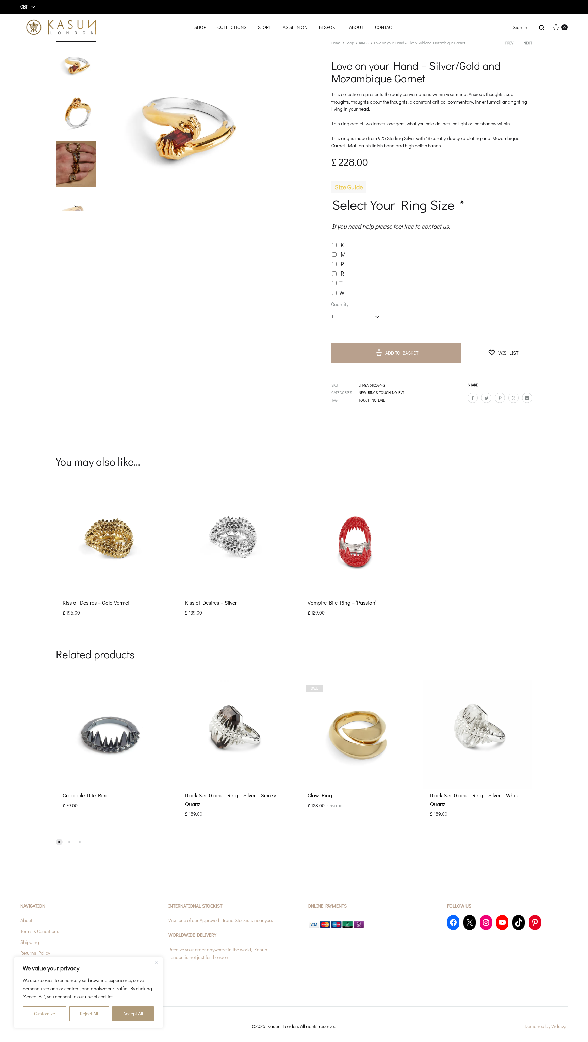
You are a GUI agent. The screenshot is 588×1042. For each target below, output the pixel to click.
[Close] (156, 963)
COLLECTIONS (231, 27)
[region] (88, 992)
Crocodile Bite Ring (86, 795)
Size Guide (349, 187)
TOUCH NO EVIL (392, 392)
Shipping (29, 942)
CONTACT (384, 27)
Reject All (89, 1013)
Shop (350, 42)
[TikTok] (518, 922)
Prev (509, 42)
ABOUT (356, 27)
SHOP (200, 27)
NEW (362, 392)
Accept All (133, 1013)
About (26, 920)
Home (336, 42)
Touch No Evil (372, 400)
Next (528, 42)
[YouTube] (502, 922)
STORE (264, 27)
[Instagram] (486, 922)
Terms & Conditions (39, 931)
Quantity (339, 304)
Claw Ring (320, 795)
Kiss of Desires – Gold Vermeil (96, 602)
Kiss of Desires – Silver (211, 602)
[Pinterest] (535, 922)
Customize (44, 1013)
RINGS (364, 42)
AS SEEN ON (295, 27)
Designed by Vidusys (546, 1026)
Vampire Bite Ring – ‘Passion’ (342, 602)
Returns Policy (35, 953)
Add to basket (401, 352)
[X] (469, 922)
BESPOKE (328, 27)
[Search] (542, 27)
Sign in (520, 27)
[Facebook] (453, 922)
